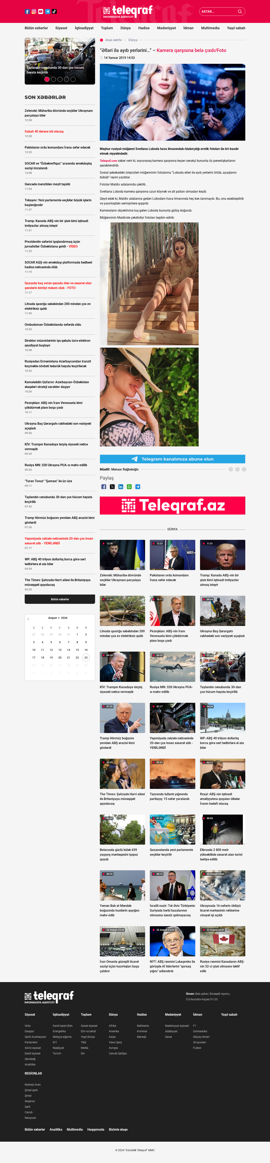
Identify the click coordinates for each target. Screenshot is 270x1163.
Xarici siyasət (33, 1047)
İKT (55, 1042)
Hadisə (144, 28)
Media (84, 1047)
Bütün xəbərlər (36, 28)
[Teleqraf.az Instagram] (34, 11)
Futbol (197, 1047)
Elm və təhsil (88, 1031)
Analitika (30, 1064)
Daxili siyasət (33, 1053)
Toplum (107, 28)
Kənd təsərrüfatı (63, 1025)
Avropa (113, 1047)
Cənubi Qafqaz (118, 1053)
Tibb (83, 1042)
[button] (46, 79)
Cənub (29, 1112)
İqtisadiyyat (84, 28)
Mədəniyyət (166, 28)
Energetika (59, 1031)
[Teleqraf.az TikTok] (54, 11)
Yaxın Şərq (115, 1042)
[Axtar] (240, 11)
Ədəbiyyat (171, 1031)
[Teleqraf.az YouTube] (40, 11)
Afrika (112, 1025)
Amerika (114, 1031)
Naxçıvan (30, 1117)
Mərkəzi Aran (33, 1084)
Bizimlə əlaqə (118, 1129)
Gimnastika (200, 1031)
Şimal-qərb (31, 1090)
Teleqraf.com (108, 161)
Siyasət (61, 28)
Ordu (28, 1025)
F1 (194, 1025)
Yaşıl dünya (88, 1036)
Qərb (27, 1106)
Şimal (28, 1095)
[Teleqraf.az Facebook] (27, 11)
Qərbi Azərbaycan (35, 1036)
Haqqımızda (95, 1129)
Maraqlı (141, 1036)
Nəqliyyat (58, 1047)
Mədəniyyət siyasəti (177, 1025)
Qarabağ (30, 1058)
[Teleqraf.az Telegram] (47, 11)
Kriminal (142, 1031)
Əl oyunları (199, 1042)
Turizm (57, 1053)
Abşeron (30, 1101)
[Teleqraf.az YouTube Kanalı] (172, 505)
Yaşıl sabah (236, 28)
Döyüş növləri (201, 1036)
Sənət (168, 1036)
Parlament (31, 1042)
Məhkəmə (143, 1025)
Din (83, 1053)
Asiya (112, 1036)
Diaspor (29, 1031)
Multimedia (210, 28)
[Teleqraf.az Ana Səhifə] (128, 11)
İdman (188, 28)
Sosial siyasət (89, 1025)
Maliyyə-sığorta (62, 1036)
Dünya (126, 28)
